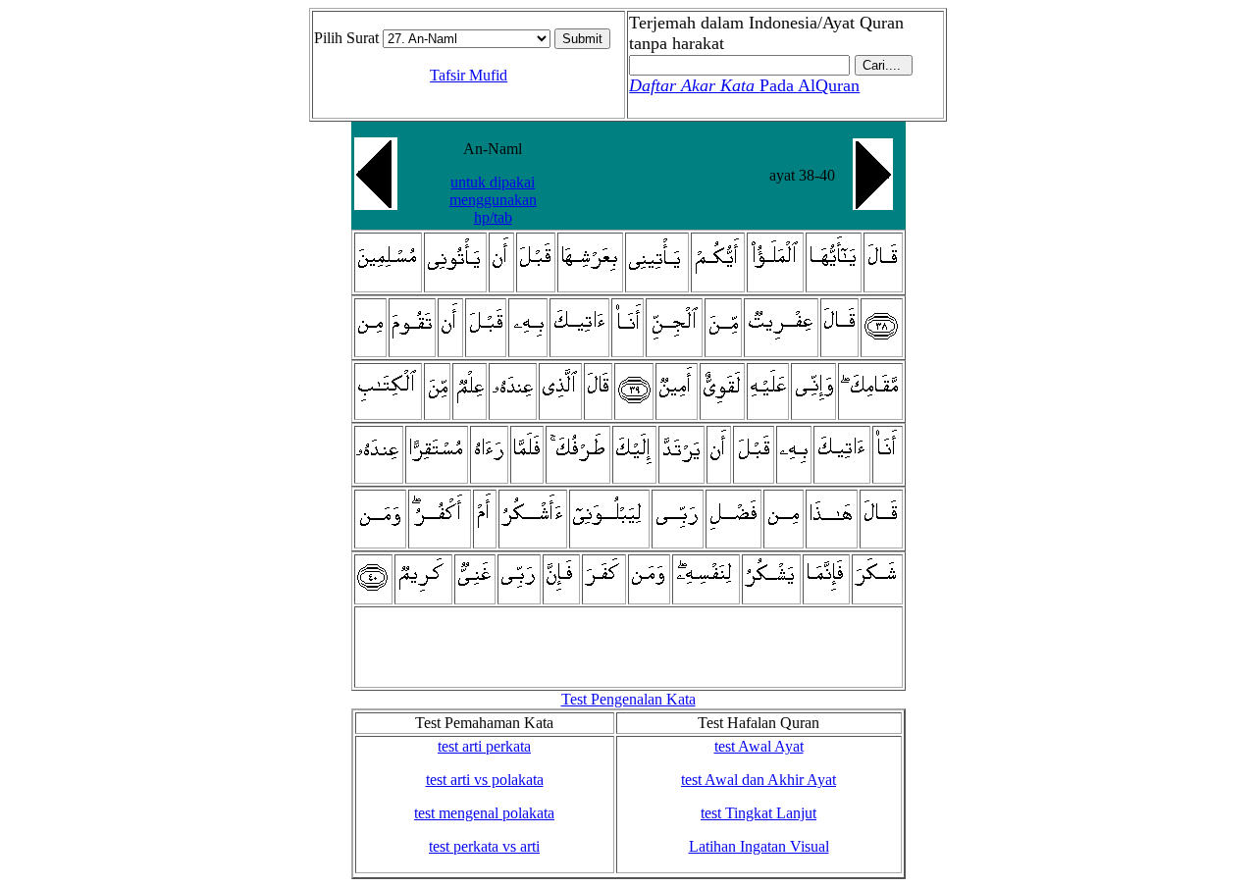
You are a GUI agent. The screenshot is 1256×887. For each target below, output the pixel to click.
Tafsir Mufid (468, 75)
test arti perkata (484, 746)
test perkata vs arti (484, 846)
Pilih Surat (346, 37)
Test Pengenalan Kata (628, 699)
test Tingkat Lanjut (758, 813)
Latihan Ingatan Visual (759, 846)
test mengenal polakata (484, 813)
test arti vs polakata (485, 779)
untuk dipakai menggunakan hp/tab (493, 200)
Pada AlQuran (744, 85)
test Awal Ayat (759, 746)
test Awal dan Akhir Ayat (758, 779)
